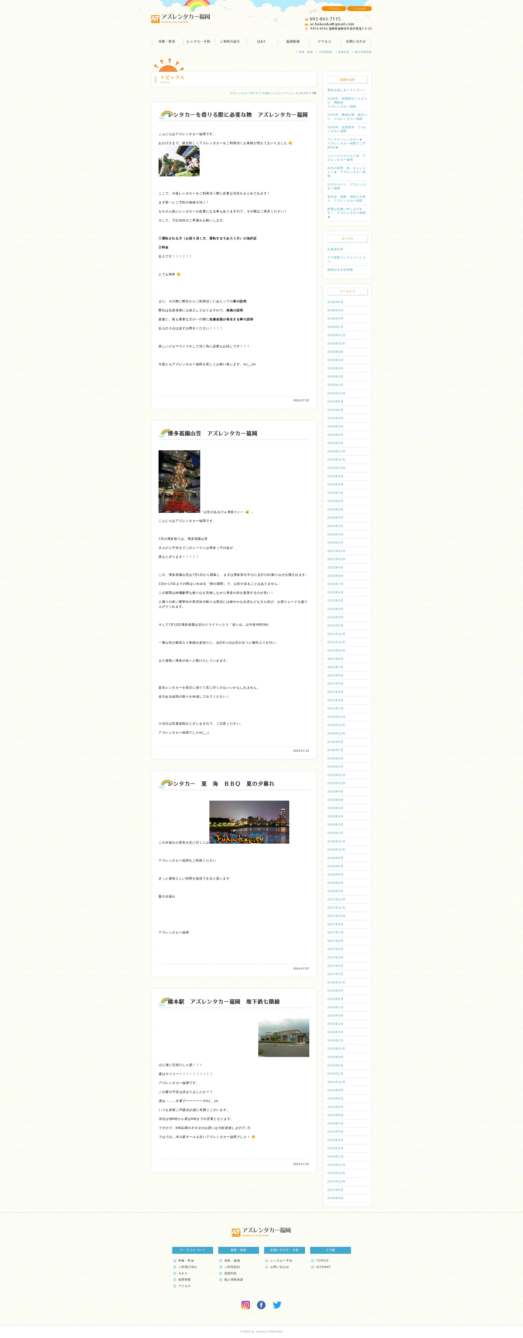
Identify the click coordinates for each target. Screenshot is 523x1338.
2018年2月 (335, 882)
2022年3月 (335, 617)
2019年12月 (336, 775)
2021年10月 (336, 650)
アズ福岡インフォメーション (346, 259)
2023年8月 (335, 484)
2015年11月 (336, 1048)
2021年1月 (335, 708)
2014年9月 (335, 1090)
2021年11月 (336, 642)
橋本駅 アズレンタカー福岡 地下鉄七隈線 (224, 1001)
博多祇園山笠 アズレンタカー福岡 (213, 433)
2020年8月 (335, 741)
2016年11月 (336, 982)
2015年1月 (335, 1073)
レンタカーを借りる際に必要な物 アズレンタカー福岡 (238, 114)
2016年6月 (335, 1015)
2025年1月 (335, 385)
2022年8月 (335, 575)
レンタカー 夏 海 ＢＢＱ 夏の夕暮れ (221, 783)
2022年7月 (335, 584)
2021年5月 (335, 683)
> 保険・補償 (304, 51)
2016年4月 (335, 1023)
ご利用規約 (232, 1267)
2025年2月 (335, 376)
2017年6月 (335, 940)
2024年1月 (335, 443)
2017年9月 (335, 924)
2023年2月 (335, 534)
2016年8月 (335, 999)
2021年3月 (335, 700)
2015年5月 (335, 1065)
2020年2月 (335, 758)
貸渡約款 (230, 1273)
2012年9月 (335, 1189)
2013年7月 (335, 1123)
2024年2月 (335, 434)
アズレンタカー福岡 (185, 18)
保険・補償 (232, 1260)
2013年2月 (335, 1148)
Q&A (261, 41)
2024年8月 (335, 401)
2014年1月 (335, 1106)
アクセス (324, 41)
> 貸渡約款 (343, 51)
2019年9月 (335, 791)
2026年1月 (335, 326)
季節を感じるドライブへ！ (346, 90)
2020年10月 (336, 733)
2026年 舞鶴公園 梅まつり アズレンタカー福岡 (347, 116)
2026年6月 (335, 302)
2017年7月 (335, 932)
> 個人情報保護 (362, 51)
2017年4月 (335, 949)
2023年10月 (336, 468)
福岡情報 (293, 41)
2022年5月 (335, 600)
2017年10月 (336, 916)
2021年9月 (335, 658)
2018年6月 (335, 866)
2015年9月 (335, 1057)
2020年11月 (336, 725)
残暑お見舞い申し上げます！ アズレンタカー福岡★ (346, 213)
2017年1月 (335, 974)
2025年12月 (336, 335)
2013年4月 (335, 1140)
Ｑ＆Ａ (183, 1273)
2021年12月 (336, 633)
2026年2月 (335, 318)
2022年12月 (336, 550)
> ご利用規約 (324, 51)
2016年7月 (335, 1007)
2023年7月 (335, 492)
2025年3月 (335, 368)
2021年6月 (335, 675)
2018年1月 (335, 891)
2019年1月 (335, 833)
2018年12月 (336, 841)
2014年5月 (335, 1098)
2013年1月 (335, 1156)
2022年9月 (335, 567)
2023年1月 (335, 542)
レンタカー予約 (198, 41)
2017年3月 (335, 957)
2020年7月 (335, 750)
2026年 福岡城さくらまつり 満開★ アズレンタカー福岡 (347, 102)
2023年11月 (336, 459)
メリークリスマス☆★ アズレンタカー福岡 (346, 157)
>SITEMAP (359, 8)
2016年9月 (335, 990)
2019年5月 (335, 808)
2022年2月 (335, 625)
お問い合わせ (356, 41)
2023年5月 (335, 509)
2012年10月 (336, 1181)
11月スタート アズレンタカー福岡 (346, 186)
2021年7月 (335, 667)
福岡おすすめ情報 (340, 269)
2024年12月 (336, 393)
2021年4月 (335, 692)
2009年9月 (335, 1198)
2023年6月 (335, 501)
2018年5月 (335, 874)
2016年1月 (335, 1040)
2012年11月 (336, 1173)
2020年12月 (336, 716)
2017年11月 (336, 907)
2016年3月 (335, 1032)
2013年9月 (335, 1115)
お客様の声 (335, 249)
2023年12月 (336, 451)
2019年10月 (336, 783)
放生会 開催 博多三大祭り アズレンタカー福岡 (346, 198)
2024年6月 (335, 409)
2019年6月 (335, 799)
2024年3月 (335, 426)
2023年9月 (335, 476)
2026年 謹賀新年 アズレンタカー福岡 (347, 129)
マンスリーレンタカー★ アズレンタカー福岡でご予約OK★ (346, 143)
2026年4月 (335, 310)
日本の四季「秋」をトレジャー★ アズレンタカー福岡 (346, 172)
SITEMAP (323, 1267)
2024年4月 (335, 418)
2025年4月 (335, 360)
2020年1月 (335, 766)
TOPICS (322, 1260)
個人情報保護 (234, 1279)
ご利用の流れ (230, 41)
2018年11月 (336, 849)
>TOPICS (334, 8)
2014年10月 (336, 1082)
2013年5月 (335, 1131)
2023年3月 (335, 526)
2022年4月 (335, 609)
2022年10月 (336, 559)
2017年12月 (336, 899)
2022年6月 (335, 592)
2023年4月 (335, 517)
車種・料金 (167, 41)
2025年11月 (336, 343)
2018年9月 (335, 858)
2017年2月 (335, 965)
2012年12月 (336, 1165)
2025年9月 (335, 351)
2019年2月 (335, 824)
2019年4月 (335, 816)
